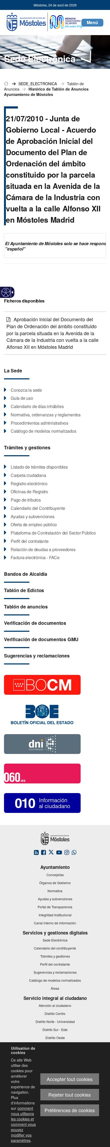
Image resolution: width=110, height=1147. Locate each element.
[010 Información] (42, 802)
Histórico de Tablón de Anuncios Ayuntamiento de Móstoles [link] (46, 91)
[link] (6, 292)
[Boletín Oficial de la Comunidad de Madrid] (42, 684)
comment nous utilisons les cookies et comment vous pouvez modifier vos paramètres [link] (23, 1124)
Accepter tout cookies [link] (70, 1079)
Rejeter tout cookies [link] (69, 1094)
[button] (92, 23)
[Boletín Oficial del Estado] (42, 713)
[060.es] (42, 773)
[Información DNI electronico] (42, 743)
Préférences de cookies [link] (70, 1110)
